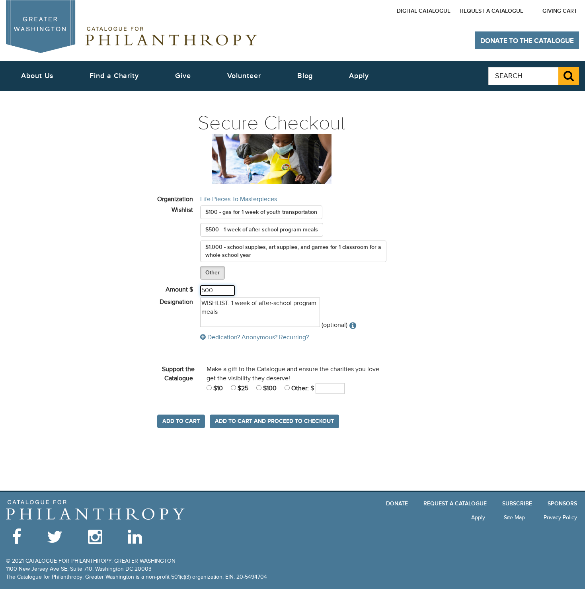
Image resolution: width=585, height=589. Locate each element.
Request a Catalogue (491, 11)
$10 (217, 388)
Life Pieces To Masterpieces (238, 199)
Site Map (514, 517)
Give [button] (183, 76)
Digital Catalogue (423, 11)
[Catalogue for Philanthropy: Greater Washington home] (131, 26)
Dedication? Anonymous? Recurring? (257, 337)
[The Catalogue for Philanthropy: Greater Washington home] (95, 510)
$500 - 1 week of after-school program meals (261, 229)
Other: (299, 388)
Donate (397, 503)
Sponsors (562, 503)
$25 (242, 388)
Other (212, 272)
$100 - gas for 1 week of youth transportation (261, 212)
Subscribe (517, 503)
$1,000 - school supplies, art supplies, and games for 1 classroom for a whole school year (293, 251)
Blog (305, 76)
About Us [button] (37, 76)
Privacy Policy (560, 517)
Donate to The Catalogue (527, 41)
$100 (269, 388)
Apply (359, 76)
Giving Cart (559, 11)
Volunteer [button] (244, 76)
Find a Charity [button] (114, 76)
